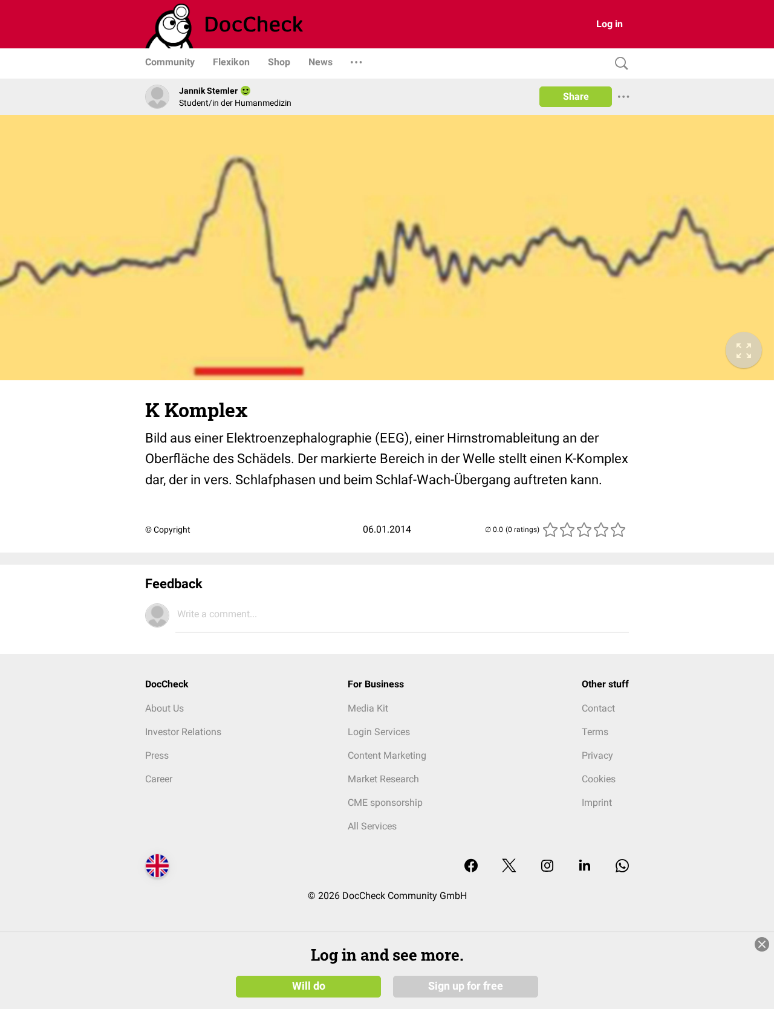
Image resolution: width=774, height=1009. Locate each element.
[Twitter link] (509, 866)
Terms (595, 732)
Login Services (379, 732)
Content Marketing (387, 755)
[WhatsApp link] (622, 866)
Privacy (597, 755)
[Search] (618, 63)
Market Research (383, 779)
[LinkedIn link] (584, 866)
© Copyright (167, 529)
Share (576, 96)
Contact (598, 708)
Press (157, 755)
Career (158, 779)
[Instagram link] (547, 866)
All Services (372, 826)
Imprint (597, 802)
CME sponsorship (385, 802)
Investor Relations (183, 732)
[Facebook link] (471, 866)
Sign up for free (465, 986)
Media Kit (368, 708)
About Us (164, 708)
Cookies (599, 779)
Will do (308, 986)
